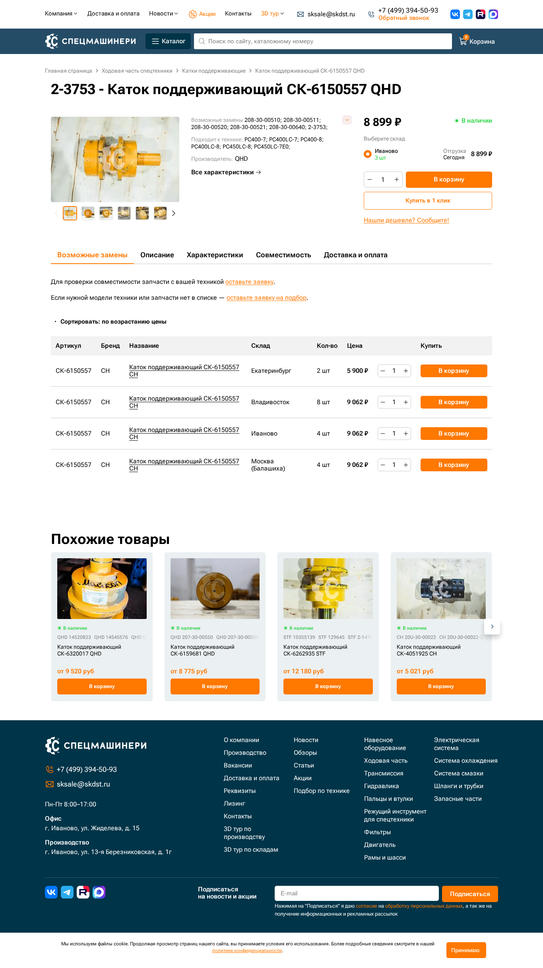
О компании (241, 740)
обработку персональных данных (424, 906)
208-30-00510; (263, 120)
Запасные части (458, 798)
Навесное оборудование (385, 744)
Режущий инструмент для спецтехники (395, 815)
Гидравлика (381, 786)
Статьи (304, 765)
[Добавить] (396, 179)
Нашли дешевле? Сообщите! (406, 220)
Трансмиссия (383, 773)
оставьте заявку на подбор (266, 297)
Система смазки (458, 773)
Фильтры (377, 832)
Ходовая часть (385, 760)
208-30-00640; (287, 127)
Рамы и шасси (385, 857)
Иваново (386, 154)
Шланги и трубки (458, 786)
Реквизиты (240, 790)
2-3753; (318, 127)
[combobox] (117, 322)
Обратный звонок (403, 18)
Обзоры (305, 752)
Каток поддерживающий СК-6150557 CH (184, 370)
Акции (303, 778)
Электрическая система (456, 744)
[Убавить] (369, 179)
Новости (306, 740)
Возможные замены (92, 255)
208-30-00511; (302, 120)
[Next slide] (173, 213)
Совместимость (283, 255)
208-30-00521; (249, 127)
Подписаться (470, 894)
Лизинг (234, 803)
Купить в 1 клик (427, 200)
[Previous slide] (57, 213)
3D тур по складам (251, 849)
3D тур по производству (244, 833)
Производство (245, 752)
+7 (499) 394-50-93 (408, 10)
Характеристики (215, 255)
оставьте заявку (249, 281)
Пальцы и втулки (388, 798)
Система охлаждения (466, 760)
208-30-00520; (210, 127)
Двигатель (380, 844)
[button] (70, 213)
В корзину (449, 179)
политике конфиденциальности (247, 950)
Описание (157, 255)
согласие (366, 906)
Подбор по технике (322, 790)
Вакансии (238, 765)
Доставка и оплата (356, 255)
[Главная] (93, 41)
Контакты (238, 816)
